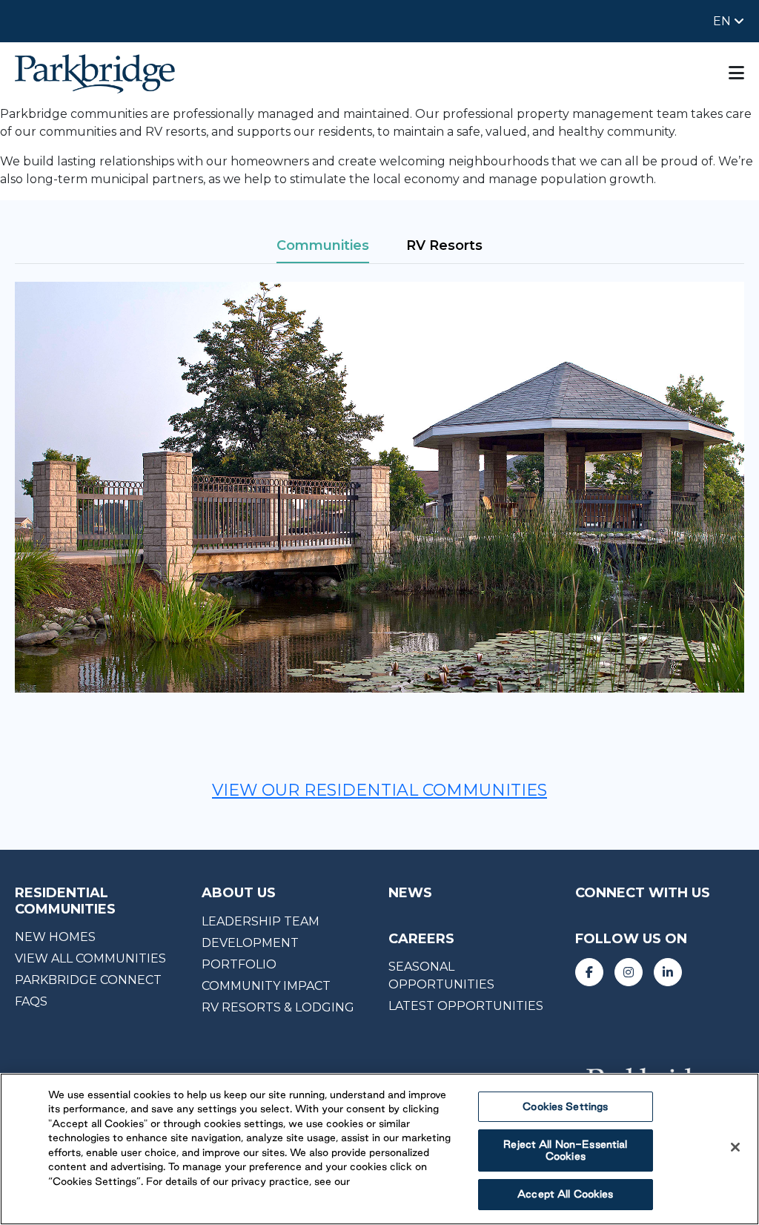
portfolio (239, 964)
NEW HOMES (55, 937)
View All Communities (90, 958)
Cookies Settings (565, 1106)
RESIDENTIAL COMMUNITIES (65, 901)
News (410, 893)
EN (723, 21)
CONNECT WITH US (642, 893)
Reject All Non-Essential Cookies (565, 1150)
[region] (379, 1149)
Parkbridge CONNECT (88, 980)
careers (421, 939)
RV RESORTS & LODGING (278, 1007)
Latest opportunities (465, 1006)
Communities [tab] (322, 245)
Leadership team (260, 921)
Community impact (266, 986)
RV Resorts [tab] (444, 245)
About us (239, 893)
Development (250, 943)
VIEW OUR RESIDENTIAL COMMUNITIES (379, 790)
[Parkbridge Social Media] (589, 972)
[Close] (735, 1147)
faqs (31, 1001)
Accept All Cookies (565, 1194)
